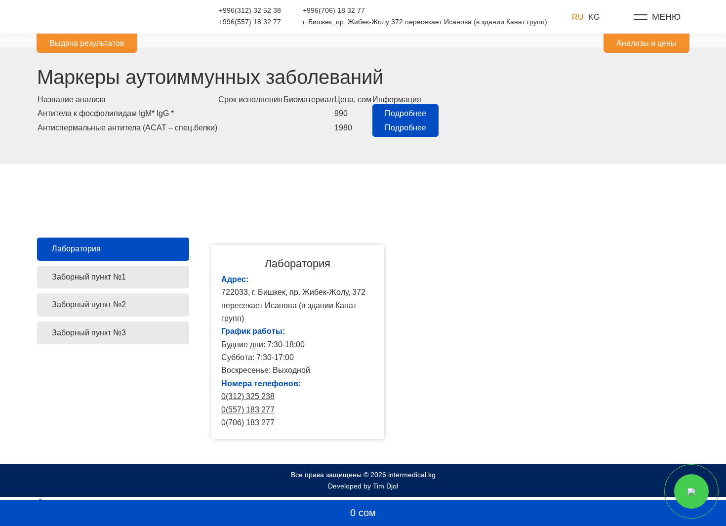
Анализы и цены (646, 43)
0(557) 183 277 (248, 409)
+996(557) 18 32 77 (250, 22)
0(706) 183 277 (248, 422)
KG (594, 17)
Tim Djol (385, 486)
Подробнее (405, 113)
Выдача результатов (86, 43)
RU (578, 17)
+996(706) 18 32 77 (334, 10)
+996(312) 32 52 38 (250, 10)
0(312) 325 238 (248, 396)
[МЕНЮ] (640, 17)
